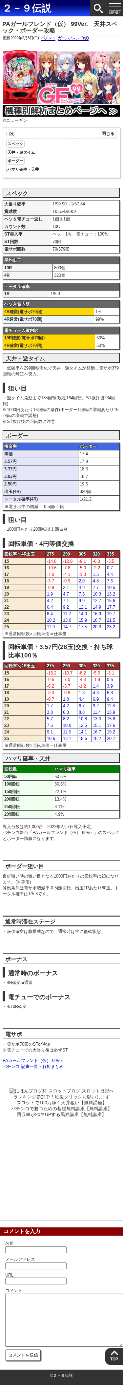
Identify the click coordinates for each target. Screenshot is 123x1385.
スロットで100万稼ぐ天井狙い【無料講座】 (61, 1102)
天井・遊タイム (21, 152)
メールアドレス (20, 1259)
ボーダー (15, 161)
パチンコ (48, 38)
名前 (9, 1243)
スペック (15, 144)
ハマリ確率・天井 (23, 169)
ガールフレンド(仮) (73, 38)
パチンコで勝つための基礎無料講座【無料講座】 (61, 1108)
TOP (114, 1359)
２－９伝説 (26, 8)
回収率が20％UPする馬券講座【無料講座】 (61, 1114)
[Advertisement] (62, 1167)
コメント (13, 1290)
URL (9, 1275)
